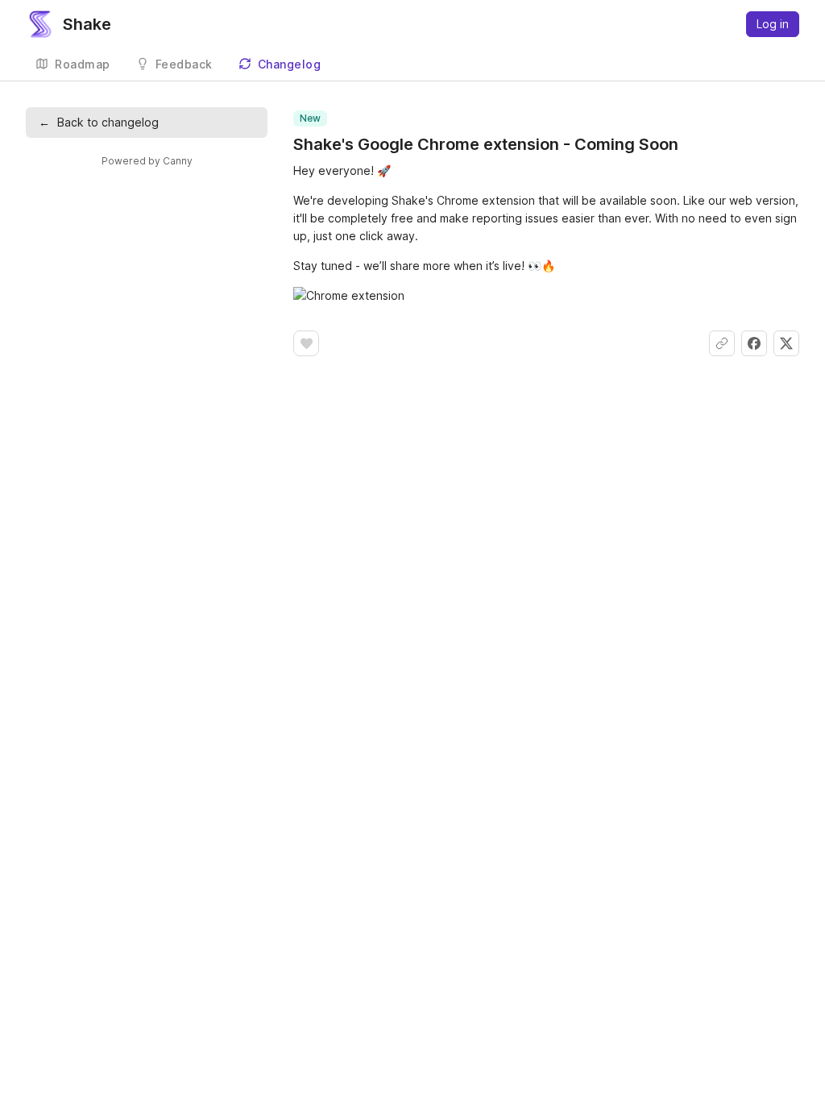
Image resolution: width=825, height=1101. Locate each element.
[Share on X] (786, 343)
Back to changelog (99, 122)
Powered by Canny (147, 161)
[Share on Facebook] (754, 343)
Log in (773, 24)
